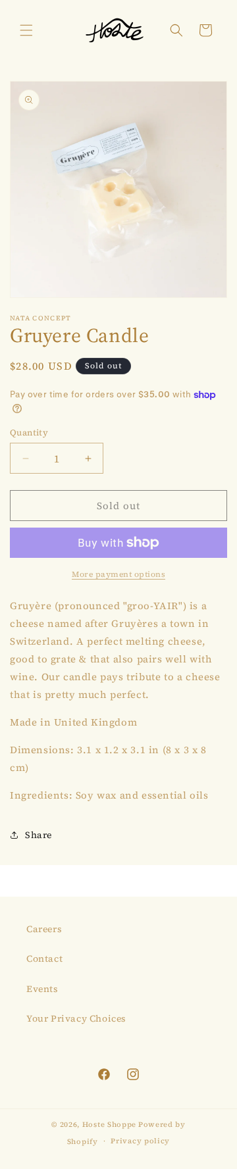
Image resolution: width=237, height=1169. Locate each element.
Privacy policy (140, 1141)
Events (42, 988)
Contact (44, 958)
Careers (44, 928)
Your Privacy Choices (76, 1018)
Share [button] (38, 834)
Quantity (29, 432)
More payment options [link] (118, 574)
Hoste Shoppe (109, 1125)
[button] (26, 30)
